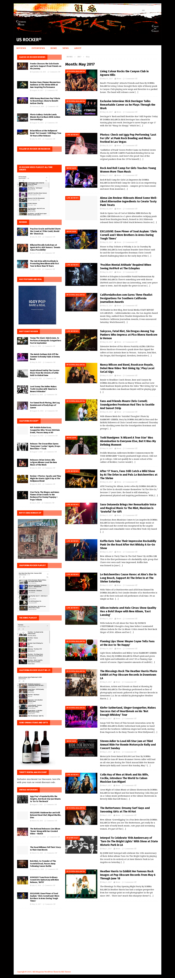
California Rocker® (29, 421)
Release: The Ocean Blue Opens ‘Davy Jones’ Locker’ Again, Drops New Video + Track (45, 446)
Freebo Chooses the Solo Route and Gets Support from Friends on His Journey (45, 66)
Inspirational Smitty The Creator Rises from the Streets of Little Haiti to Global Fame (44, 373)
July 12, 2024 (36, 885)
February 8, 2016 (38, 106)
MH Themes (66, 972)
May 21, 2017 (107, 306)
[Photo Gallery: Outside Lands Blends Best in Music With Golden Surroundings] (22, 117)
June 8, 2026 (36, 253)
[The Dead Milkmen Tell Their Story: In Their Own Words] (22, 850)
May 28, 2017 (107, 112)
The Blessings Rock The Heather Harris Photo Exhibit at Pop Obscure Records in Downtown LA (128, 674)
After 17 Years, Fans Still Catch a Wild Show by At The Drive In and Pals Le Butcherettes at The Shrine (128, 474)
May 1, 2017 (107, 849)
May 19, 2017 (107, 375)
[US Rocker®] (87, 32)
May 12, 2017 (107, 552)
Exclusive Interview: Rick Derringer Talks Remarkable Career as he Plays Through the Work (127, 104)
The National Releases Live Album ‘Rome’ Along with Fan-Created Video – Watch (45, 831)
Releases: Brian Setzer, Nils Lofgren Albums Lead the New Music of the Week (43, 462)
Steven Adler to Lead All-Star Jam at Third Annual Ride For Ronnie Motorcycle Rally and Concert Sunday (128, 744)
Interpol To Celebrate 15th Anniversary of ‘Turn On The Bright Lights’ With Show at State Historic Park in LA (129, 841)
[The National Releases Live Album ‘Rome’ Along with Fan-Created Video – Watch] (22, 832)
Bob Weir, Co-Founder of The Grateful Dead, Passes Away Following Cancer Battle (43, 863)
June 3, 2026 (36, 269)
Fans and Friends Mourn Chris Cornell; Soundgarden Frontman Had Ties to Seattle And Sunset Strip (127, 404)
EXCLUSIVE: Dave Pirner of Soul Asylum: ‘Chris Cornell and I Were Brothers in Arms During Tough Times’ (128, 235)
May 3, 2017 (107, 785)
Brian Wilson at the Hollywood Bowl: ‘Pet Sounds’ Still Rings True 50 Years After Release (45, 133)
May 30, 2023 (36, 362)
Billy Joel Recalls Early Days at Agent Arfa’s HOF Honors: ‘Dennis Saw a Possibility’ (45, 247)
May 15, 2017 (107, 515)
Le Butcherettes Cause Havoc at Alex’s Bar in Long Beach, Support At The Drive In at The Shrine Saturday (128, 578)
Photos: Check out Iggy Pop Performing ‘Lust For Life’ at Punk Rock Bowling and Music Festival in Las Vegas (128, 138)
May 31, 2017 (107, 79)
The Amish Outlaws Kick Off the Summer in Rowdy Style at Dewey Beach (45, 356)
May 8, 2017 (107, 682)
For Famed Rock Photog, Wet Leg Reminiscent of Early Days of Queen (45, 405)
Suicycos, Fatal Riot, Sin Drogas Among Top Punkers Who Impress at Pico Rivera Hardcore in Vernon (128, 334)
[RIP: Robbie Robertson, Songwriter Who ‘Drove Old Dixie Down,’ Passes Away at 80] (22, 430)
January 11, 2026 (38, 869)
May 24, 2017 (107, 209)
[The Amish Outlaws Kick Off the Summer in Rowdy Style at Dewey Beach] (22, 357)
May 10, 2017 (107, 649)
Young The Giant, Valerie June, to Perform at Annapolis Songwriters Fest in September (45, 340)
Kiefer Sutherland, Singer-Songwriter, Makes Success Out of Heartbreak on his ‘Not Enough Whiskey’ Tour (128, 711)
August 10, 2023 (37, 436)
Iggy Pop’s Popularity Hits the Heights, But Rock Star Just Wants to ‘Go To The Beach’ (45, 798)
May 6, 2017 (107, 718)
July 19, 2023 (36, 484)
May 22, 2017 (107, 242)
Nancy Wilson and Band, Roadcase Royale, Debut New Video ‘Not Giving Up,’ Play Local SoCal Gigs (127, 368)
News (65, 48)
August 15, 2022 (37, 411)
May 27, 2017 (107, 175)
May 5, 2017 (107, 752)
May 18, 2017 (107, 412)
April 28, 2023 (37, 378)
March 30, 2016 (37, 821)
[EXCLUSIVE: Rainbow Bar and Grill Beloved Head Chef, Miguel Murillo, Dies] (22, 815)
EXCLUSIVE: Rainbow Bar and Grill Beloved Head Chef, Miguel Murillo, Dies (45, 815)
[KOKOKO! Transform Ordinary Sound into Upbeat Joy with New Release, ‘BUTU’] (22, 880)
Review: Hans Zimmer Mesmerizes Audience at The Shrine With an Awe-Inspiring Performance (45, 84)
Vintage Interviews (28, 790)
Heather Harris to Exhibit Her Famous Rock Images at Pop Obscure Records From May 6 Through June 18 (127, 875)
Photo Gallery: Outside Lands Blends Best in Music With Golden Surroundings (45, 117)
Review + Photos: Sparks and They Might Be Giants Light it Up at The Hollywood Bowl (45, 478)
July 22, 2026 (36, 346)
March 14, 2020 (37, 853)
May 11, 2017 (107, 619)
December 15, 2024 (39, 837)
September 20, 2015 (39, 72)
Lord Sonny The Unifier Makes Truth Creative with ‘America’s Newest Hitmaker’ (43, 389)
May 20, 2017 (107, 342)
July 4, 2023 (36, 503)
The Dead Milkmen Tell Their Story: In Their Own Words (45, 848)
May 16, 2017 (107, 448)
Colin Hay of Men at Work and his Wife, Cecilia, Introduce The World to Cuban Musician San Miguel (124, 778)
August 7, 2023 (37, 452)
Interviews (38, 48)
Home (53, 48)
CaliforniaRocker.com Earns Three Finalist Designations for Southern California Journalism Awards (126, 298)
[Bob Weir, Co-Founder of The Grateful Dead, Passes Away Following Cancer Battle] (22, 864)
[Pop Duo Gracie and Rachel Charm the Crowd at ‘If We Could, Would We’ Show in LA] (22, 232)
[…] (136, 92)
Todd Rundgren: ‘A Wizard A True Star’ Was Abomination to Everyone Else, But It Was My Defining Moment (128, 441)
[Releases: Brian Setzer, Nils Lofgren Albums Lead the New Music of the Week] (22, 463)
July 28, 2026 (36, 237)
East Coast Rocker (28, 331)
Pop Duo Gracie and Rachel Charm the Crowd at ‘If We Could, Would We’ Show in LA (45, 231)
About (77, 48)
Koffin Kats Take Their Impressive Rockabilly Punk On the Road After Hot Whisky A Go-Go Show (128, 544)
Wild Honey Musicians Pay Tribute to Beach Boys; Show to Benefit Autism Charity (45, 101)
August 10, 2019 (37, 123)
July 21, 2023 (36, 468)
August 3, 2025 (37, 804)
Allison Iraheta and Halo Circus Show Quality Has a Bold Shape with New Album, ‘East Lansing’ (128, 611)
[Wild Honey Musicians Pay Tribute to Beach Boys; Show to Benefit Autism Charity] (22, 100)
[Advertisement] (87, 943)
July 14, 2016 (36, 139)
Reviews (21, 48)
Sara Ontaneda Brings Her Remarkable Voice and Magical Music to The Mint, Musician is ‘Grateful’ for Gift (128, 508)
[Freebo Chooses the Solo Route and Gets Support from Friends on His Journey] (22, 66)
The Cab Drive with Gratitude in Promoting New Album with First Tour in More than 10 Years (44, 263)
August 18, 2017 (37, 90)
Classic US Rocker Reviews (32, 57)
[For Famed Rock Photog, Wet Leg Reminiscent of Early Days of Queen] (22, 406)
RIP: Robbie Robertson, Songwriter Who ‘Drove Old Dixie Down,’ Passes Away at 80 (45, 430)
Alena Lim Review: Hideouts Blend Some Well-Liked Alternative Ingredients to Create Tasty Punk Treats (128, 201)
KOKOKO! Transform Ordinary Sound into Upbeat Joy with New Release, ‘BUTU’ (44, 879)
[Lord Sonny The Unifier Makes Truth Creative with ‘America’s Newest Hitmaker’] (22, 389)
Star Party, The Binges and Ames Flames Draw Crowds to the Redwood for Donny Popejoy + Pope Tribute (44, 496)
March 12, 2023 (37, 395)
